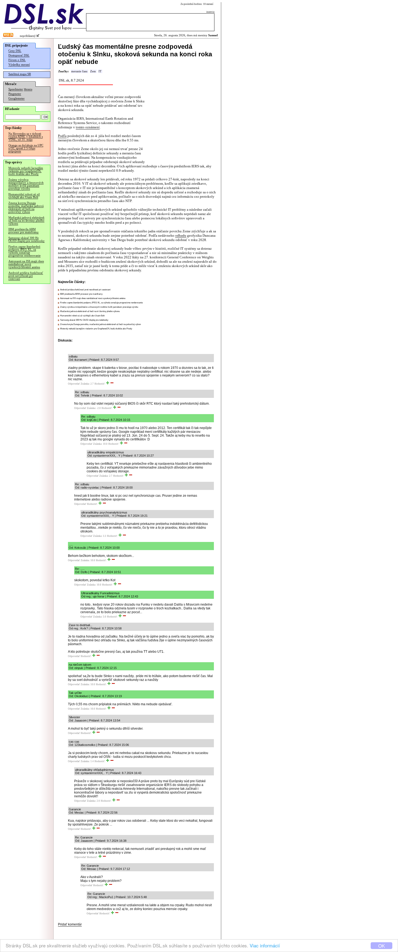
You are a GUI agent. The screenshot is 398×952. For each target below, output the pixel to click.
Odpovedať (74, 383)
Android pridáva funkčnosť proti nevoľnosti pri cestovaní (25, 275)
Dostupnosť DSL (19, 55)
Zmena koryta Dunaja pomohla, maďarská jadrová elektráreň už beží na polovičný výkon (26, 207)
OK (381, 945)
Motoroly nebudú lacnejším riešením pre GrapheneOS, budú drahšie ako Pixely (25, 171)
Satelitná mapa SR (19, 74)
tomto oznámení (88, 127)
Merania (28, 89)
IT (100, 71)
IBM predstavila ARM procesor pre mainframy (23, 231)
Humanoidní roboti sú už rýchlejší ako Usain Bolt (24, 196)
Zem (93, 71)
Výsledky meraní (19, 64)
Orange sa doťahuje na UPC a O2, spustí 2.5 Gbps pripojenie (25, 148)
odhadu (180, 235)
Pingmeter (14, 93)
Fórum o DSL (17, 60)
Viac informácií (265, 945)
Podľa (62, 136)
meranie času (79, 71)
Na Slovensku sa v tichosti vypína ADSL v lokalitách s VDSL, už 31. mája (25, 136)
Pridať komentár (70, 924)
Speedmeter (15, 89)
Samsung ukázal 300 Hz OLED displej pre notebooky (26, 239)
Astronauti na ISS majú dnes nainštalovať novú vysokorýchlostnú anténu (26, 264)
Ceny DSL (14, 50)
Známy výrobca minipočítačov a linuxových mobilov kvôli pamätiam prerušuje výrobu (26, 184)
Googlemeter (16, 98)
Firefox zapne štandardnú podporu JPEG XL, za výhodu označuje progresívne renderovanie (24, 251)
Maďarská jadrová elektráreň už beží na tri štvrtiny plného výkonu (26, 220)
